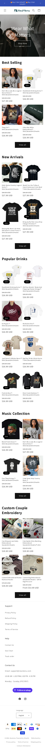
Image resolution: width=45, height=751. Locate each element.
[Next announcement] (40, 3)
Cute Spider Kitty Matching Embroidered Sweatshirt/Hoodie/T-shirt (32, 543)
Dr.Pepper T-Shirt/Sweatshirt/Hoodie (10, 325)
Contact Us (9, 645)
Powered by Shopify (22, 738)
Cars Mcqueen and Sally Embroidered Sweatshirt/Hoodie (10, 543)
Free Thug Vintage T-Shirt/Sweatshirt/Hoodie (10, 479)
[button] (5, 10)
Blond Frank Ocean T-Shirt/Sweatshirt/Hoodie (10, 443)
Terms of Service (11, 629)
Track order (9, 656)
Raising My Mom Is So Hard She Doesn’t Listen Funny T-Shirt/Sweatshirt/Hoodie (11, 230)
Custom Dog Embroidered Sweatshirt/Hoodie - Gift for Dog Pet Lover (32, 579)
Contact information (23, 746)
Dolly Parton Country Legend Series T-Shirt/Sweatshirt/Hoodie (12, 187)
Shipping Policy (11, 624)
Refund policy (35, 738)
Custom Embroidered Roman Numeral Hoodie (12, 578)
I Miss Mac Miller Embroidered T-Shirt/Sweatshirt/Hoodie (31, 129)
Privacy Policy (10, 612)
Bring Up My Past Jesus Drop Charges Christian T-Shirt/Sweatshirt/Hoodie (32, 224)
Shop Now (22, 43)
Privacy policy (11, 742)
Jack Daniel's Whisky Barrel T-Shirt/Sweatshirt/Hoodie (12, 359)
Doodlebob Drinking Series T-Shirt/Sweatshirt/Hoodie (33, 92)
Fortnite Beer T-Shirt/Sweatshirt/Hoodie (10, 394)
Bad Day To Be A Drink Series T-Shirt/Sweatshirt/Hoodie (32, 359)
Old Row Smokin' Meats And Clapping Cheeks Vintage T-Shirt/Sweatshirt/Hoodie (32, 289)
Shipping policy (36, 742)
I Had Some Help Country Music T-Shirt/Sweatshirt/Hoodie (31, 480)
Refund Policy (10, 618)
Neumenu (13, 738)
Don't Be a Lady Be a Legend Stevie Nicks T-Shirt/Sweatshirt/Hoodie (11, 93)
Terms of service (23, 742)
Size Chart (9, 651)
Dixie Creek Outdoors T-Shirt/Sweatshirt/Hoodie (31, 394)
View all (22, 145)
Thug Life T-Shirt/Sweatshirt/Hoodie (10, 128)
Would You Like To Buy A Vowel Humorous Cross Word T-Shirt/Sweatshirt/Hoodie (32, 187)
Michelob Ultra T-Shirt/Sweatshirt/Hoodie (31, 325)
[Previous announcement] (4, 3)
